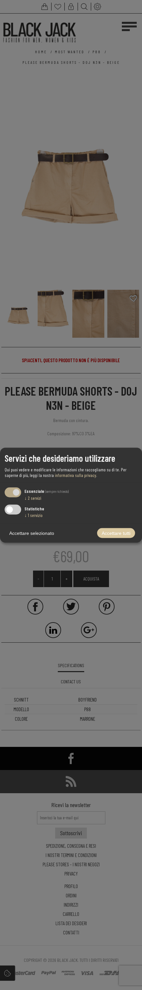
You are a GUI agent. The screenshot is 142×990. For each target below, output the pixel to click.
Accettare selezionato (31, 533)
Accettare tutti (116, 533)
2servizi (32, 498)
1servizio (33, 515)
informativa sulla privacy (75, 475)
